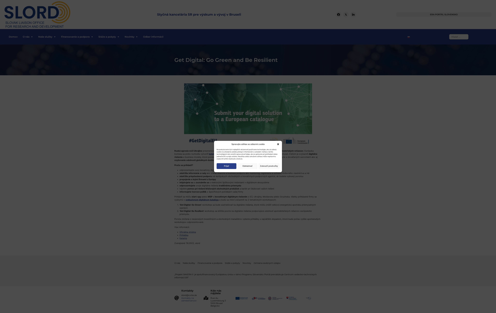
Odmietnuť (247, 166)
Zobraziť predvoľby (269, 166)
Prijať (226, 166)
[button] (278, 144)
